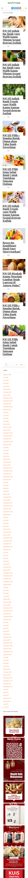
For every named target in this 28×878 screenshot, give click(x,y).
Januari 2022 (6, 535)
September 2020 (8, 581)
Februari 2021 (7, 567)
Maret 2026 (6, 389)
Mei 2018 (6, 663)
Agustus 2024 (7, 444)
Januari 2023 (6, 500)
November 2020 (7, 576)
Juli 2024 (5, 447)
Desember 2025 (7, 398)
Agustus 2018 (7, 654)
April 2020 (6, 596)
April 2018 (6, 666)
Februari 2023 (7, 497)
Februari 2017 (7, 698)
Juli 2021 (5, 552)
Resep (8, 255)
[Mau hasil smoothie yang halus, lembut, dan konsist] (14, 836)
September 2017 (8, 686)
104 (16, 364)
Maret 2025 (6, 424)
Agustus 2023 (7, 479)
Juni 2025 (6, 415)
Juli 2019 (5, 622)
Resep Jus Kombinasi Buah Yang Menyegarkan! (12, 247)
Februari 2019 (7, 637)
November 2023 (7, 471)
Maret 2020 (6, 599)
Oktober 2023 (7, 474)
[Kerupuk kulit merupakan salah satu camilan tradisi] (14, 726)
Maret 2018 (6, 669)
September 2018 (8, 651)
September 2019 (8, 616)
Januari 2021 (6, 570)
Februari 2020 (7, 602)
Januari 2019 (6, 640)
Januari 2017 (6, 701)
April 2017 (6, 695)
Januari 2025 (6, 430)
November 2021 (7, 541)
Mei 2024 (6, 453)
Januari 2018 (6, 675)
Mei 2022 (6, 523)
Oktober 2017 (7, 684)
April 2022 (6, 526)
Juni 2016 (6, 707)
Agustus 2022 (7, 514)
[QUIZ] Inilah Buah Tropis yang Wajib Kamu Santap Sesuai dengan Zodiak (11, 106)
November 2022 (7, 506)
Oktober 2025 (7, 404)
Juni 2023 (6, 485)
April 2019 (6, 631)
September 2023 (8, 477)
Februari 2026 (7, 392)
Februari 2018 (7, 672)
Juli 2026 (5, 377)
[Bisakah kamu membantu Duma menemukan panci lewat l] (14, 748)
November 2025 (7, 401)
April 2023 (6, 491)
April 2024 (6, 456)
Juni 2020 (6, 590)
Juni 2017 (6, 689)
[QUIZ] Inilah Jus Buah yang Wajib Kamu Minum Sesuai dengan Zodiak (12, 36)
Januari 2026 (6, 395)
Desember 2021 (7, 538)
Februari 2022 (7, 532)
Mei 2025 (6, 418)
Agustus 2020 (7, 584)
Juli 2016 (5, 704)
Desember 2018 (7, 643)
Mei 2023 (6, 488)
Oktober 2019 (7, 614)
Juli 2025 (5, 412)
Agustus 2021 (7, 549)
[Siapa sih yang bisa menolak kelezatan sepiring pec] (14, 857)
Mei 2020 (6, 593)
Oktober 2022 (7, 509)
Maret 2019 (6, 634)
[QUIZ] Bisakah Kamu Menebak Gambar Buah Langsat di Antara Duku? (12, 279)
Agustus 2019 (7, 619)
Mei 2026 (6, 383)
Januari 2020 (6, 605)
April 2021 (6, 561)
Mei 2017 (6, 692)
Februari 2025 (7, 427)
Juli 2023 (5, 482)
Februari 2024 (7, 462)
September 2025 (8, 407)
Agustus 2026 (7, 374)
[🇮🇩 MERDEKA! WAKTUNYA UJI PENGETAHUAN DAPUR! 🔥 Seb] (14, 814)
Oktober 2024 (7, 439)
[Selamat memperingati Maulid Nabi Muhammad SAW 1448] (14, 770)
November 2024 (7, 436)
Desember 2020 (7, 573)
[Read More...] (4, 46)
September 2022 (8, 512)
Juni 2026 (6, 380)
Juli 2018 (5, 657)
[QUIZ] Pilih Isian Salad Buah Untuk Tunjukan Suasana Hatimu (10, 176)
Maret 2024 (6, 459)
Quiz (8, 46)
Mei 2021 (6, 558)
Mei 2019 (6, 628)
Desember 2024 (7, 433)
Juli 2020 (5, 587)
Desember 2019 (7, 608)
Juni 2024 (6, 450)
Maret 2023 (6, 494)
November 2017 (7, 681)
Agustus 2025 (7, 409)
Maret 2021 (6, 564)
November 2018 (7, 646)
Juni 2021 (6, 555)
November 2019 (7, 611)
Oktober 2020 (7, 579)
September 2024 (8, 442)
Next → (22, 364)
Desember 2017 (7, 678)
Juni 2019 (6, 625)
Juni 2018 (6, 660)
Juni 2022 (6, 520)
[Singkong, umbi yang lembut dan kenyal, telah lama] (14, 792)
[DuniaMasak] (14, 2)
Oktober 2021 (7, 544)
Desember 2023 (7, 468)
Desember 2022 (7, 503)
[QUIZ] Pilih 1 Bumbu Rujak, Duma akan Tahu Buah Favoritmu (11, 141)
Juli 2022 (5, 517)
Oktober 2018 (7, 649)
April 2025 (6, 421)
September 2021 (8, 546)
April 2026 (6, 386)
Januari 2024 (6, 465)
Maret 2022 (6, 529)
